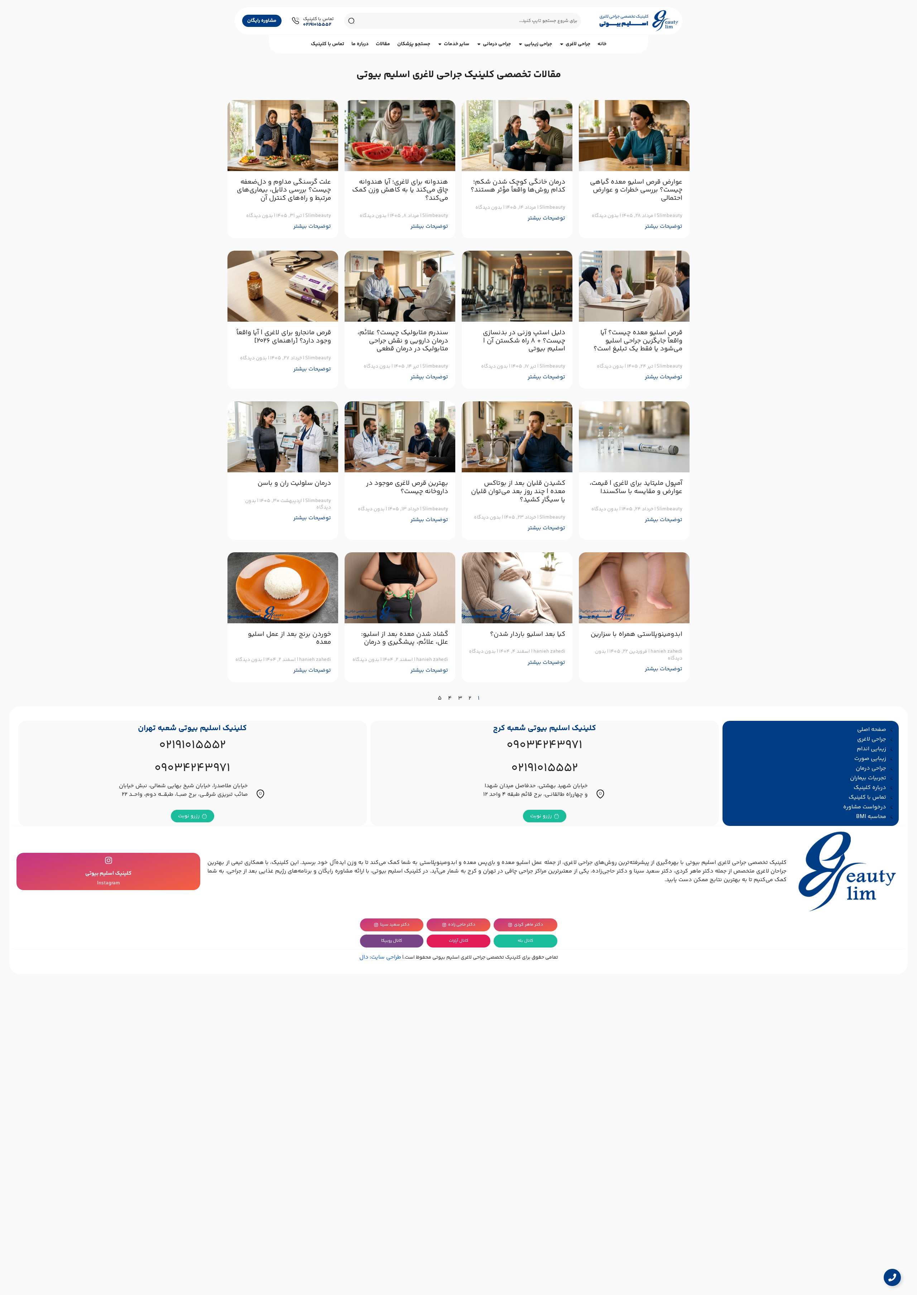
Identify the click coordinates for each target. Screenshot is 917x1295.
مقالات (383, 44)
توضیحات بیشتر (663, 226)
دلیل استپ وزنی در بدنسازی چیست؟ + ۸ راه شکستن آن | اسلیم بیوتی (524, 340)
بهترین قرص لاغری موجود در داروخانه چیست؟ (407, 487)
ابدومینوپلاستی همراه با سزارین (636, 634)
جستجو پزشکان (413, 44)
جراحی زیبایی (538, 44)
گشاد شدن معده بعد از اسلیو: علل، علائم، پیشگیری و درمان (404, 638)
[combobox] (470, 21)
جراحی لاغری (578, 44)
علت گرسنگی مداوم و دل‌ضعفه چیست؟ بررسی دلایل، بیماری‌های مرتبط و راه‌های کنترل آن (284, 190)
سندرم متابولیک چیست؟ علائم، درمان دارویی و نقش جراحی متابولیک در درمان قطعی (402, 340)
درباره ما (360, 44)
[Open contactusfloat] (892, 1277)
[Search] (351, 21)
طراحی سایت (386, 957)
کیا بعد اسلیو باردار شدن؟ (527, 634)
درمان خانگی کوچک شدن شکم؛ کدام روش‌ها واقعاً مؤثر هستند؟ (518, 186)
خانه (601, 44)
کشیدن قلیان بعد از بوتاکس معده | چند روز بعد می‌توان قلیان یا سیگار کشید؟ (518, 491)
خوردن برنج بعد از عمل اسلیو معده (289, 638)
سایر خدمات (456, 44)
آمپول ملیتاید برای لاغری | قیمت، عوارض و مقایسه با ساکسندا (636, 487)
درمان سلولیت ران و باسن (294, 483)
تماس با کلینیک (327, 44)
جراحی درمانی (497, 44)
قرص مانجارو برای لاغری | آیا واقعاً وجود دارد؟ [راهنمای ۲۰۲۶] (283, 336)
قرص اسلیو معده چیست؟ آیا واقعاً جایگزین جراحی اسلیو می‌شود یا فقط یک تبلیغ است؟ (638, 340)
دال (364, 957)
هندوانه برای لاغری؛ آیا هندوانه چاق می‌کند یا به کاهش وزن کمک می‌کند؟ (400, 190)
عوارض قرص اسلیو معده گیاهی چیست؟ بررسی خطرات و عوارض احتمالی (636, 190)
